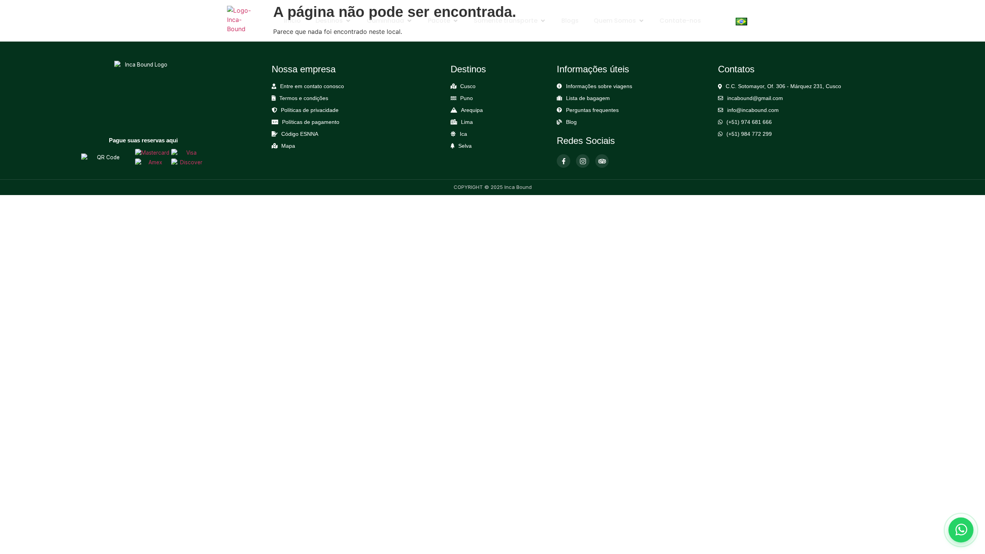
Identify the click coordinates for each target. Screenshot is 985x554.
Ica (463, 134)
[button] (334, 20)
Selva (465, 146)
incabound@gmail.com (755, 98)
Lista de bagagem (588, 98)
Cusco (468, 86)
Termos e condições (303, 98)
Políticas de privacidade (310, 110)
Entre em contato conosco (312, 86)
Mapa (288, 146)
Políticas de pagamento (310, 122)
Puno (466, 98)
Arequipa (472, 110)
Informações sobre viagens (599, 86)
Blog (571, 122)
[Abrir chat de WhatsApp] (960, 529)
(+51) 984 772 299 (749, 134)
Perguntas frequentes (592, 110)
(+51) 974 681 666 (749, 122)
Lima (467, 122)
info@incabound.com (753, 110)
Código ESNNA (299, 134)
